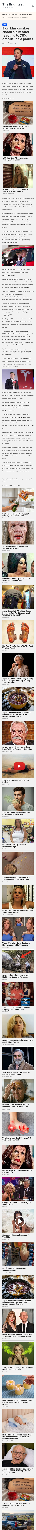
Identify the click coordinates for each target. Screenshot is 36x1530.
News (4, 24)
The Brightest (13, 4)
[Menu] (33, 5)
